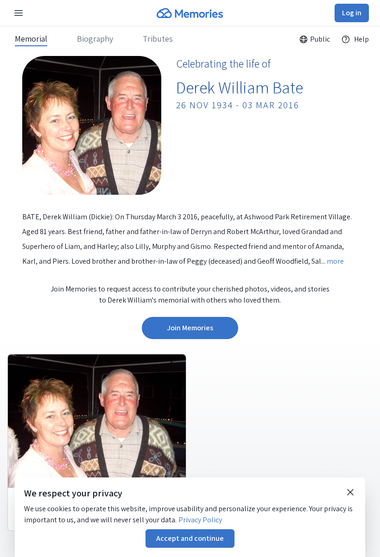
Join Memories (190, 328)
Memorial (31, 39)
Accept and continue (190, 538)
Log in (351, 13)
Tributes (158, 39)
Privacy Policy (200, 520)
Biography (95, 39)
